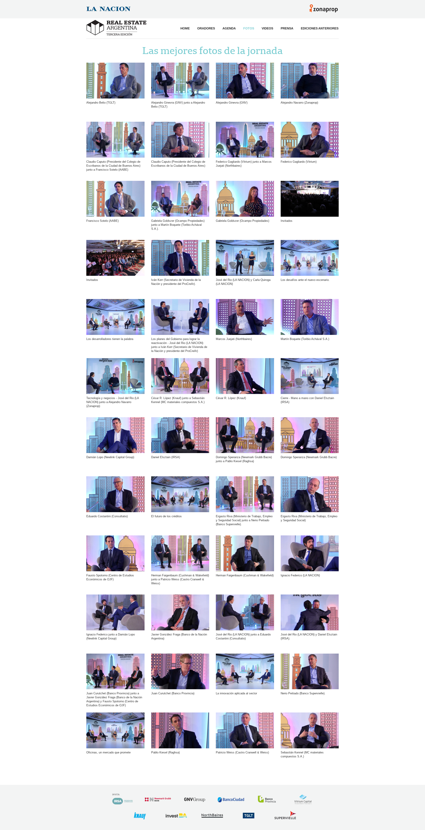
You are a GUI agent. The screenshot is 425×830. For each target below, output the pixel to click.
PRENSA (287, 28)
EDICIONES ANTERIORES (319, 28)
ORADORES (206, 28)
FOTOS (248, 28)
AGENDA (229, 28)
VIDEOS (267, 28)
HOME (185, 28)
